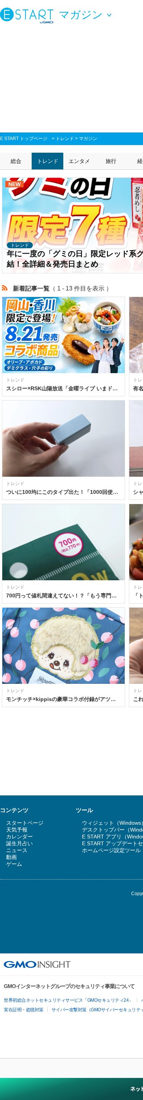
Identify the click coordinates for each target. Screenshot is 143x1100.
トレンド (65, 138)
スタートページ (24, 823)
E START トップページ (23, 138)
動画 (11, 857)
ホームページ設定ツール (111, 850)
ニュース (16, 850)
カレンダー (19, 836)
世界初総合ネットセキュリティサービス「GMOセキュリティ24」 (68, 1000)
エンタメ (79, 161)
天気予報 (16, 830)
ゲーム (14, 864)
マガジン (88, 138)
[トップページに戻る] (28, 15)
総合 (16, 161)
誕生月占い (19, 843)
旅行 (111, 161)
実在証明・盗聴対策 (23, 1009)
